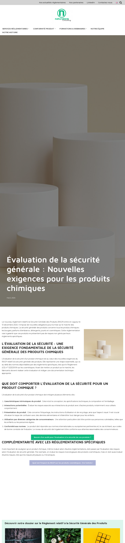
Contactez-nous (105, 2)
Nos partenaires (76, 2)
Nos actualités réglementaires (52, 2)
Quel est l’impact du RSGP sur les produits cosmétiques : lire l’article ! (62, 463)
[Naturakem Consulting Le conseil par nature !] (62, 15)
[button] (28, 28)
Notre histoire (10, 32)
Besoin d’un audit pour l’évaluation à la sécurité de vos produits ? (62, 437)
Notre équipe (97, 29)
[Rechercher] (120, 2)
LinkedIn (91, 2)
